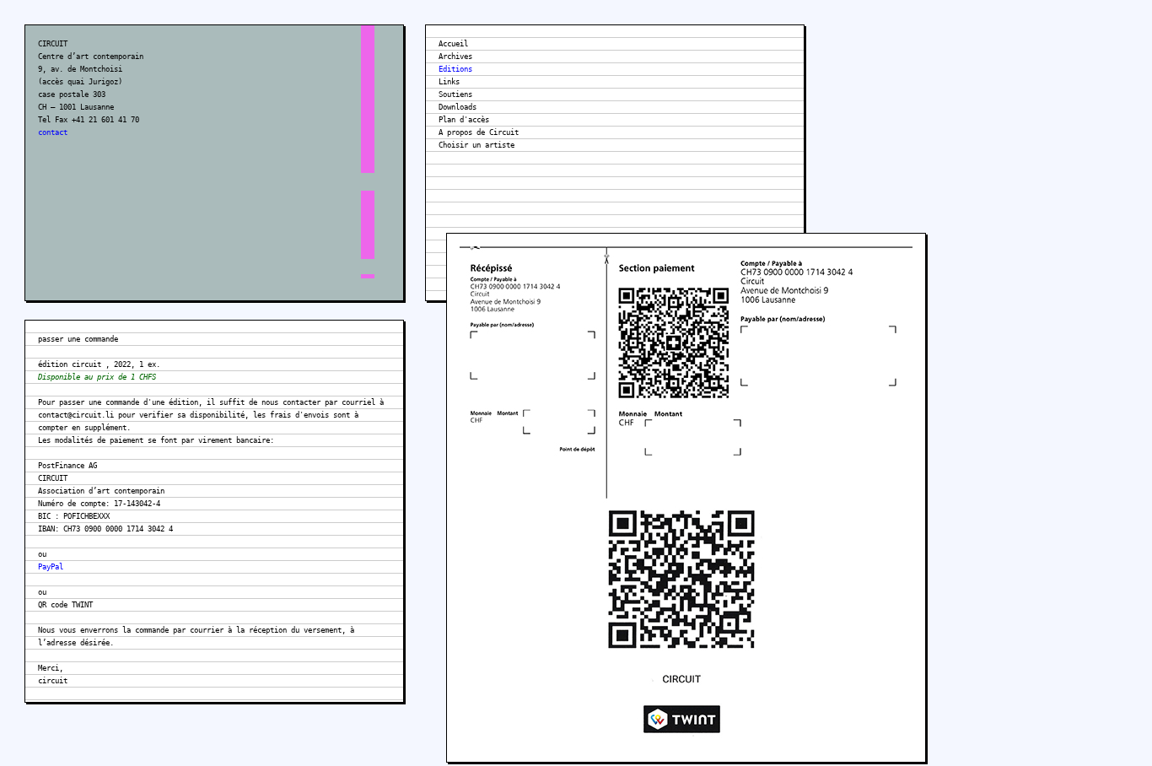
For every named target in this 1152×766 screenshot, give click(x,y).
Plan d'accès (464, 120)
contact (52, 132)
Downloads (457, 107)
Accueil (453, 44)
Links (449, 82)
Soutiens (455, 94)
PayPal (50, 567)
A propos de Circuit (479, 132)
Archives (455, 56)
